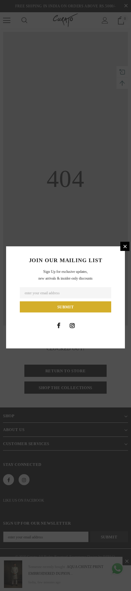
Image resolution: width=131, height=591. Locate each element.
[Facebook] (58, 325)
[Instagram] (72, 325)
